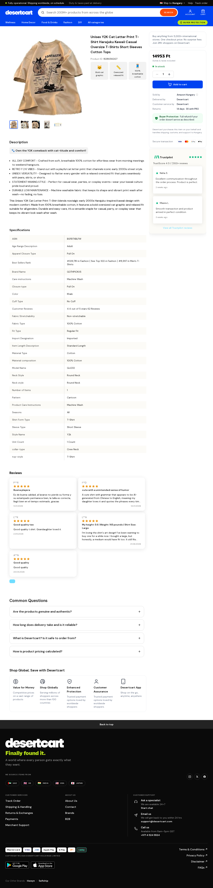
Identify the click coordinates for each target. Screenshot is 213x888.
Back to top (106, 724)
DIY (80, 22)
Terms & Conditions (193, 849)
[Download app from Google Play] (17, 865)
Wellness (10, 22)
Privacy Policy (197, 855)
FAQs (203, 867)
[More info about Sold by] (197, 94)
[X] (197, 777)
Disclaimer (199, 861)
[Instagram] (190, 777)
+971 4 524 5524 (150, 835)
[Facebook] (205, 777)
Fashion (67, 22)
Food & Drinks (49, 22)
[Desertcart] (18, 12)
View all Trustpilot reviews (177, 228)
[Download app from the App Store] (43, 865)
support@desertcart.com (156, 821)
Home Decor (29, 22)
